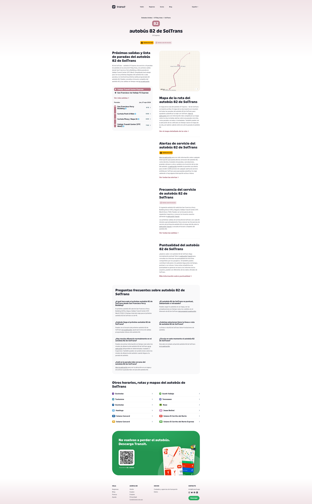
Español (194, 7)
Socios (162, 7)
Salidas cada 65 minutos (164, 42)
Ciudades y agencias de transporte (165, 489)
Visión (142, 7)
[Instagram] (189, 492)
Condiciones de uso (136, 500)
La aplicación (172, 166)
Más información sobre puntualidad (174, 276)
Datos (156, 492)
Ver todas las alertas (168, 177)
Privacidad (133, 497)
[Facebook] (194, 492)
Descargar (194, 498)
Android (131, 467)
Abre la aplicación (165, 157)
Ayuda (114, 497)
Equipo (132, 492)
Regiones (152, 7)
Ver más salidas (121, 98)
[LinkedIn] (197, 492)
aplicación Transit (173, 216)
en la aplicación (144, 81)
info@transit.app (194, 489)
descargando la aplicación (187, 311)
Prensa (114, 494)
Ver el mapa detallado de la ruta (173, 131)
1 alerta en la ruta (148, 42)
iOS (127, 467)
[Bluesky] (192, 492)
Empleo (132, 494)
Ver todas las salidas (168, 233)
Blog (170, 7)
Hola (114, 486)
